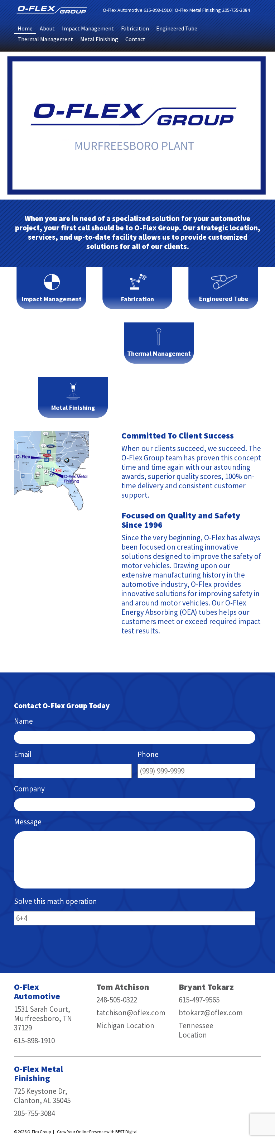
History (228, 646)
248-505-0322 (116, 1000)
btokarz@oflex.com (211, 1012)
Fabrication (135, 28)
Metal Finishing (99, 39)
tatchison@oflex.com (130, 1012)
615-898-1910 (158, 10)
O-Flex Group (39, 1131)
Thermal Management (45, 39)
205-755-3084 (236, 10)
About (47, 28)
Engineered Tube (176, 28)
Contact (135, 39)
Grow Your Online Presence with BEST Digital (97, 1131)
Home (25, 28)
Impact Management (88, 28)
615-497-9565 (199, 1000)
